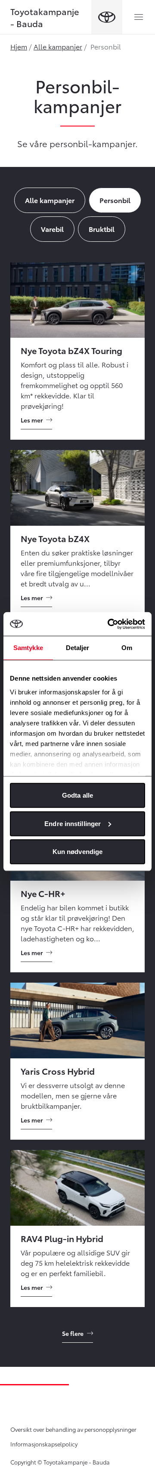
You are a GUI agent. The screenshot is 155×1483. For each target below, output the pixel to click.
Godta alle (77, 795)
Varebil (52, 229)
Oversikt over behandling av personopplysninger (73, 1429)
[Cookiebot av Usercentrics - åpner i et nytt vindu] (109, 623)
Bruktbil (102, 229)
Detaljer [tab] (78, 647)
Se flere (73, 1333)
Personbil (114, 200)
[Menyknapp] (139, 17)
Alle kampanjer (58, 46)
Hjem (18, 46)
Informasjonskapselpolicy (44, 1444)
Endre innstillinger (72, 823)
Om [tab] (126, 647)
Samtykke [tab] (28, 647)
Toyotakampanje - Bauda (44, 17)
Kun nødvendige (77, 851)
